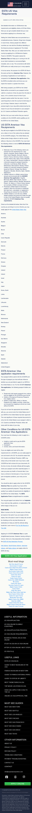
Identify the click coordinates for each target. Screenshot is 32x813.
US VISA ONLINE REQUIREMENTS (16, 634)
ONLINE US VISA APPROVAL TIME (16, 696)
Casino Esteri (16, 589)
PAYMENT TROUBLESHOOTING (15, 759)
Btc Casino (16, 582)
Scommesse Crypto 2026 (16, 571)
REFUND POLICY (10, 751)
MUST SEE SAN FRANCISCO (14, 722)
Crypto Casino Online (16, 578)
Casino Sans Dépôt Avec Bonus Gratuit (16, 567)
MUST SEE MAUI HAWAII (13, 726)
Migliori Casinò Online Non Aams (16, 604)
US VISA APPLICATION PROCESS (15, 630)
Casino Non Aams (16, 575)
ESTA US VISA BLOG (11, 661)
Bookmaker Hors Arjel (16, 597)
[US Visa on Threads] (15, 777)
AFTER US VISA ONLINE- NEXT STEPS (17, 647)
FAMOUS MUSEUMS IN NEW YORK (16, 671)
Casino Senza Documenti (16, 573)
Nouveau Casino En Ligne (16, 585)
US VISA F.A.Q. (9, 651)
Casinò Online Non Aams (16, 603)
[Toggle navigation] (25, 3)
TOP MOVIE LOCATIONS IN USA (15, 686)
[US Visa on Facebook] (6, 777)
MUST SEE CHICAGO (12, 718)
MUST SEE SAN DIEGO (12, 730)
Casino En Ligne (16, 576)
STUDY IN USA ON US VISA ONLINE (16, 643)
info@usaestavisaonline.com (14, 771)
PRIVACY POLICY (10, 747)
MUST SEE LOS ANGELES (13, 714)
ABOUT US (8, 743)
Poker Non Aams (16, 590)
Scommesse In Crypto (16, 566)
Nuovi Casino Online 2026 (16, 594)
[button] (16, 555)
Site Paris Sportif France (16, 564)
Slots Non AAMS (16, 601)
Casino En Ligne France (16, 596)
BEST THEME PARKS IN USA (14, 682)
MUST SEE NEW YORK (12, 707)
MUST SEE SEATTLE (12, 710)
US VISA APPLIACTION (12, 620)
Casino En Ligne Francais (16, 606)
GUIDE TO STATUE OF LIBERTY (15, 678)
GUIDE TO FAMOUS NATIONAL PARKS (17, 674)
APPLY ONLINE (17, 784)
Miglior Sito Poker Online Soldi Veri (16, 592)
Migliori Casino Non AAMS (16, 599)
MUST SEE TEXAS (11, 734)
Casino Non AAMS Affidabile (16, 580)
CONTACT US (9, 762)
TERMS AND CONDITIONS (13, 755)
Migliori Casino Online (16, 569)
